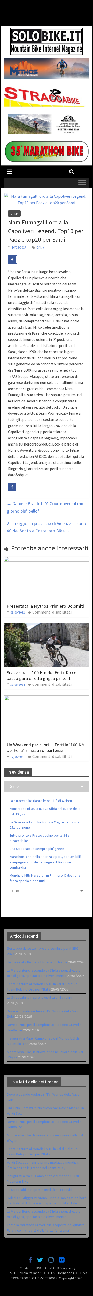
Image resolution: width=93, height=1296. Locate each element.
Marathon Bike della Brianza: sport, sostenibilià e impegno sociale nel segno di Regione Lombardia (46, 862)
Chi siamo (26, 1268)
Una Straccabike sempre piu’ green (37, 848)
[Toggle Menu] (82, 182)
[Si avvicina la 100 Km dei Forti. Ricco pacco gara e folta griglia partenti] (46, 626)
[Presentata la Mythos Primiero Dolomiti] (46, 559)
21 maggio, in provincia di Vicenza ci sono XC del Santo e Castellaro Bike (46, 527)
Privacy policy (66, 1268)
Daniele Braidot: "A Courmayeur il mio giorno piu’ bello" (46, 507)
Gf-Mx (14, 213)
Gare (14, 786)
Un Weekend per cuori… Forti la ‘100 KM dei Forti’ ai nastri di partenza (46, 747)
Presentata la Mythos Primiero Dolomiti (45, 606)
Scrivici (49, 1268)
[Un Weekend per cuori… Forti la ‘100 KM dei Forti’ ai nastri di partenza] (46, 698)
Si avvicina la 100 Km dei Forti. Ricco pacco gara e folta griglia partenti (41, 675)
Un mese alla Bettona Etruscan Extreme (37, 962)
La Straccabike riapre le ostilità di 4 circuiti (42, 800)
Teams (16, 890)
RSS (38, 1268)
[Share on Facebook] (12, 259)
